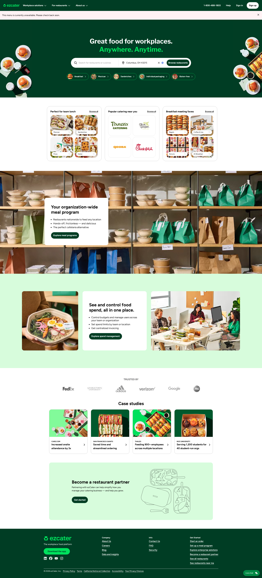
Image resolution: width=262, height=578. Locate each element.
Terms (79, 571)
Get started (80, 500)
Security (153, 550)
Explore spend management (105, 336)
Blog (104, 550)
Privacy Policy (69, 571)
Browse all (93, 111)
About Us (106, 541)
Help (228, 5)
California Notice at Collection (97, 571)
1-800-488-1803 (212, 5)
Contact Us (154, 541)
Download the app (57, 551)
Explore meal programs (65, 235)
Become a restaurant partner (204, 554)
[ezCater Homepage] (11, 5)
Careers (106, 545)
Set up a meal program (201, 545)
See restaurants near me (202, 563)
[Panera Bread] (119, 125)
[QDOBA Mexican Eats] (119, 147)
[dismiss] (258, 14)
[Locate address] (162, 63)
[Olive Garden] (144, 125)
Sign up (253, 5)
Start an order (197, 541)
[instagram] (61, 558)
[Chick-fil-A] (144, 147)
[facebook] (50, 558)
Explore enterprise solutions (204, 550)
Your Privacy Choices (134, 571)
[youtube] (56, 558)
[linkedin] (45, 558)
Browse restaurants (178, 62)
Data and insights (110, 554)
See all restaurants (199, 558)
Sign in (239, 5)
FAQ (151, 545)
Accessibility (117, 571)
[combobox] (97, 62)
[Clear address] (159, 63)
